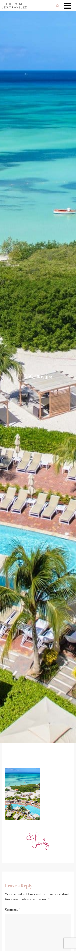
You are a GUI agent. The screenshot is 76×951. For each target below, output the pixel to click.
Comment (12, 909)
